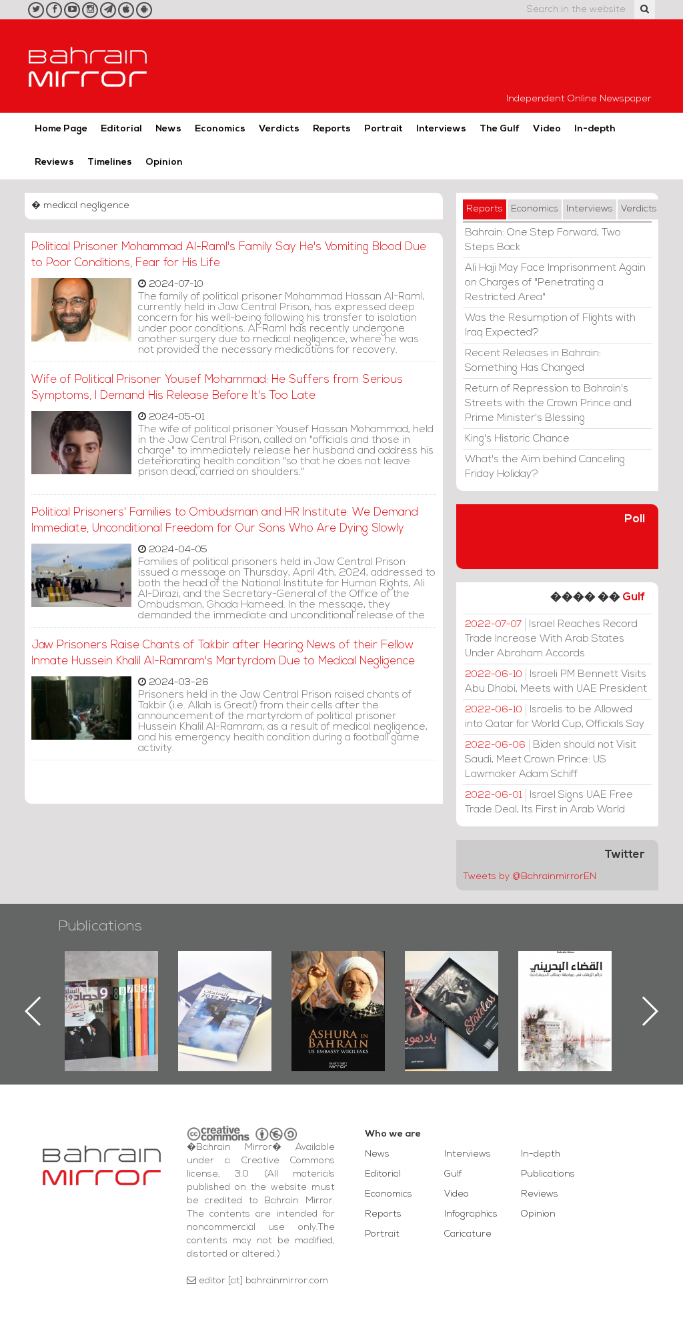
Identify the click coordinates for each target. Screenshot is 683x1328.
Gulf (633, 597)
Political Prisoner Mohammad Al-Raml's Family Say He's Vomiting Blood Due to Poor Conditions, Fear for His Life (228, 255)
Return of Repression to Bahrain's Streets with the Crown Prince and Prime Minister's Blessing (548, 404)
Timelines (109, 162)
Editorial (121, 129)
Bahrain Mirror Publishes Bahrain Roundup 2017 (133, 989)
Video (547, 129)
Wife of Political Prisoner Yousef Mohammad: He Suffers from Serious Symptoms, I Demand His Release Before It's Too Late (217, 388)
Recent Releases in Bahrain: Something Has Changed (533, 361)
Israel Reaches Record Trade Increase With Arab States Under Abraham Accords (551, 639)
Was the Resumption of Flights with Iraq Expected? (550, 325)
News (168, 129)
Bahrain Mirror (88, 66)
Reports (332, 129)
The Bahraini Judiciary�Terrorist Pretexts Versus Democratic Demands (476, 997)
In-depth (595, 129)
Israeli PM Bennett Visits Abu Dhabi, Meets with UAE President (556, 681)
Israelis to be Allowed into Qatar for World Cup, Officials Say (554, 717)
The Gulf (500, 129)
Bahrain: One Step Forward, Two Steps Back (543, 240)
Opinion (164, 162)
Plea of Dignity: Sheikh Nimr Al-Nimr (588, 981)
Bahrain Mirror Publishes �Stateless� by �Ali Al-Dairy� (361, 989)
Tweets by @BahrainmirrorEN (529, 877)
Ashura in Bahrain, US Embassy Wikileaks (247, 989)
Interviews (441, 129)
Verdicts (279, 129)
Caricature (468, 1234)
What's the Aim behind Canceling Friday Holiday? (545, 467)
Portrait (383, 129)
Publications (100, 926)
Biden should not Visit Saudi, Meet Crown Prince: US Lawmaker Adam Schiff (550, 760)
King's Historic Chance (517, 439)
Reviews (54, 162)
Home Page (61, 129)
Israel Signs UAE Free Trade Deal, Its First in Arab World (549, 802)
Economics (220, 129)
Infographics (471, 1214)
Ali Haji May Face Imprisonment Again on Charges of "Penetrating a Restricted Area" (555, 283)
